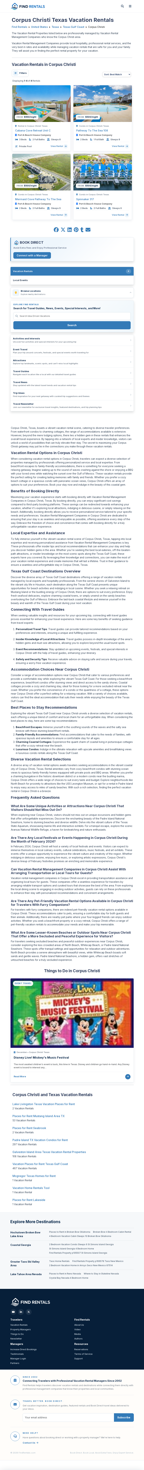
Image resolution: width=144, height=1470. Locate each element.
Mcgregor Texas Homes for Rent (34, 1176)
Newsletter (16, 1338)
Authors (78, 1338)
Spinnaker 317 (85, 199)
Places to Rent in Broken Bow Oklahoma (69, 1232)
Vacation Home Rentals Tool (31, 1188)
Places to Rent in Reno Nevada (65, 1273)
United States (39, 27)
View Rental (57, 146)
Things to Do (17, 1334)
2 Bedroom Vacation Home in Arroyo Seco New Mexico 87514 (81, 1265)
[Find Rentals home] (27, 6)
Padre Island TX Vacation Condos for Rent (40, 1140)
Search (72, 325)
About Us (79, 1325)
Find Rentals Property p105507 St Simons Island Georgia (78, 1253)
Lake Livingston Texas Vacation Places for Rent (43, 1104)
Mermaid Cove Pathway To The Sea (38, 199)
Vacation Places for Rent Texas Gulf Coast (40, 1164)
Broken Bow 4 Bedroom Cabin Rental (112, 1232)
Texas (55, 27)
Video (77, 1329)
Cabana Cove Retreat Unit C (33, 130)
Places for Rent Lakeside (28, 1200)
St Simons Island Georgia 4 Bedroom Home (71, 1248)
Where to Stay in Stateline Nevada (101, 1273)
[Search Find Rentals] (122, 6)
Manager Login (18, 1358)
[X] (29, 1312)
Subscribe (123, 1417)
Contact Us (29, 1442)
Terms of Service (83, 1354)
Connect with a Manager (32, 255)
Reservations (81, 1349)
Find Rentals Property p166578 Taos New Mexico (97, 1261)
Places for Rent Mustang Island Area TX (38, 1116)
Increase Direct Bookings (23, 1349)
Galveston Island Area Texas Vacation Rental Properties (49, 1152)
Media (77, 1334)
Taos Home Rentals (59, 1261)
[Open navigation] (130, 6)
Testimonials (17, 1354)
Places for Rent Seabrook (29, 1128)
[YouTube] (13, 1312)
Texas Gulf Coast (73, 27)
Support (78, 1358)
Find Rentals (19, 27)
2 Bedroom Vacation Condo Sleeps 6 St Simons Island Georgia (81, 1244)
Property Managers (20, 1329)
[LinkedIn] (21, 1312)
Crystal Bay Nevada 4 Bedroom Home (68, 1278)
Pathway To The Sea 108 (92, 130)
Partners (14, 1363)
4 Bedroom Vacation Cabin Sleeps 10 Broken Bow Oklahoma (80, 1236)
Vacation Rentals (19, 1325)
